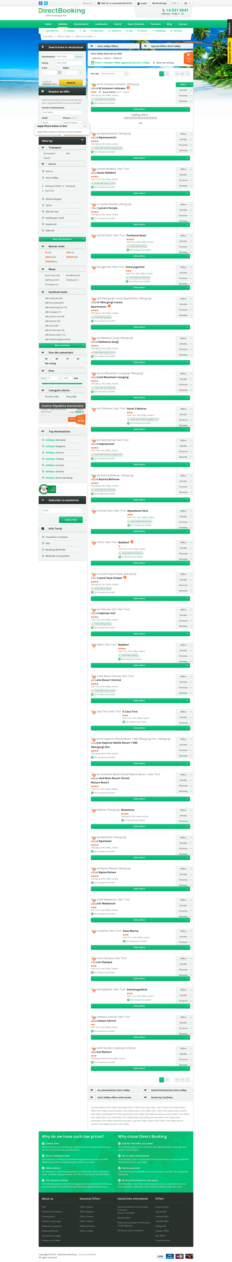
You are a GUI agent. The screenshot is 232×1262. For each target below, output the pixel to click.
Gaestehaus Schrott (103, 1020)
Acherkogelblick (137, 989)
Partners (156, 24)
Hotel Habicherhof (102, 444)
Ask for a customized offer (116, 3)
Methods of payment (57, 555)
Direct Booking (62, 11)
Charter (47, 158)
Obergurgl (70, 186)
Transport (55, 147)
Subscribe (71, 519)
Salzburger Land (54, 217)
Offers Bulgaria (87, 1211)
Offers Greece (86, 1216)
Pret (51, 371)
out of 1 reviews (116, 92)
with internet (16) (52, 321)
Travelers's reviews (56, 536)
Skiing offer (160, 1226)
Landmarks (101, 24)
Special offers (162, 1216)
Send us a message (51, 1221)
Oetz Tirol (49, 191)
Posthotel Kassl (136, 235)
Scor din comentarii (61, 352)
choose (78, 56)
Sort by (95, 73)
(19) (49, 252)
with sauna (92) (51, 325)
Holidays (63, 24)
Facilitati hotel (58, 292)
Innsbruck (51, 224)
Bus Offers (160, 1235)
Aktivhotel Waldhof (103, 172)
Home (48, 24)
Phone (70, 117)
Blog (169, 24)
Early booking (161, 1206)
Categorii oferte (59, 390)
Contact (182, 24)
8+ (57, 359)
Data (44, 68)
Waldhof (123, 644)
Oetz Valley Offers (108, 46)
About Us (87, 3)
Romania (55, 439)
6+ (78, 359)
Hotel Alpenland (101, 841)
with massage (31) (53, 312)
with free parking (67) (54, 303)
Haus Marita (130, 931)
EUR (174, 3)
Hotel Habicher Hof (103, 613)
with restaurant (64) (53, 298)
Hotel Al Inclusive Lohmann (108, 88)
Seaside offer (162, 1221)
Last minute (161, 1211)
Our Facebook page (51, 1235)
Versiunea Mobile (87, 1254)
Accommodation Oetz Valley (114, 1090)
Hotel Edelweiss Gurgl (105, 342)
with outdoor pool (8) (54, 316)
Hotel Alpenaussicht (103, 137)
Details (183, 90)
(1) (56, 262)
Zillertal (49, 230)
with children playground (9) (57, 339)
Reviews (183, 101)
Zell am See (52, 211)
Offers (183, 84)
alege (59, 72)
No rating (50, 363)
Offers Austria (86, 1206)
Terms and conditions (52, 1211)
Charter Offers (162, 1230)
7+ (67, 359)
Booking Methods (55, 549)
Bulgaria (55, 446)
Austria (52, 164)
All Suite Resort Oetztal (106, 680)
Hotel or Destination (53, 107)
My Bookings (159, 3)
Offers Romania (87, 1226)
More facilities (62, 345)
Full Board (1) (72, 280)
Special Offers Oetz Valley (166, 46)
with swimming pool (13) (56, 307)
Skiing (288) (71, 396)
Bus (68, 153)
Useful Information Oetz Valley (169, 1090)
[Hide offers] (141, 124)
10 (182, 73)
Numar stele (57, 246)
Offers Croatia (86, 1230)
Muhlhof (123, 542)
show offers (139, 109)
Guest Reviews (136, 24)
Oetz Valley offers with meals (114, 1097)
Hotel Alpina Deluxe (103, 872)
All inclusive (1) (51, 284)
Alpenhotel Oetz (137, 510)
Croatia (54, 465)
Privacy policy (48, 1216)
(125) (53, 257)
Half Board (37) (52, 280)
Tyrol (48, 205)
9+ (46, 359)
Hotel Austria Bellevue (105, 479)
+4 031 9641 (177, 10)
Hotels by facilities (162, 1097)
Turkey (54, 458)
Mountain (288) (51, 396)
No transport (49, 153)
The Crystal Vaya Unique (106, 578)
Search (71, 82)
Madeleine (127, 810)
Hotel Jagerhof (135, 267)
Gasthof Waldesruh (103, 903)
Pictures (183, 95)
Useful (117, 24)
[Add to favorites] (94, 85)
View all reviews (165, 62)
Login (144, 3)
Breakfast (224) (73, 275)
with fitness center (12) (55, 335)
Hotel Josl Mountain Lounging (110, 377)
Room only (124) (52, 275)
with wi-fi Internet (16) (54, 330)
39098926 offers (50, 84)
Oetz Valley (51, 177)
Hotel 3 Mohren (136, 408)
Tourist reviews (162, 1240)
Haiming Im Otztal (53, 186)
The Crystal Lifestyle (104, 208)
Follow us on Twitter (51, 1240)
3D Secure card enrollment (130, 1230)
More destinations (62, 239)
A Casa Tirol (129, 711)
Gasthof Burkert (101, 1052)
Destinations (81, 24)
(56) (76, 257)
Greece (54, 452)
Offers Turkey (86, 1221)
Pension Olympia (101, 962)
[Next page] (187, 73)
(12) (72, 252)
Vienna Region (53, 198)
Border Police (124, 1217)
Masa (52, 269)
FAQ (47, 543)
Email (45, 117)
